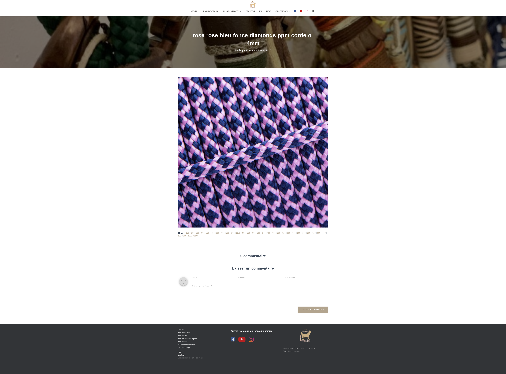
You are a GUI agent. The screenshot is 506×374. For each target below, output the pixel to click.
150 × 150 (190, 233)
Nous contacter (282, 11)
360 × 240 (261, 233)
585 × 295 (230, 233)
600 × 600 (220, 233)
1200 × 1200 (193, 236)
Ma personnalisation (186, 345)
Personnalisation (231, 11)
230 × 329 (281, 233)
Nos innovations (210, 11)
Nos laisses (182, 342)
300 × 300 (200, 233)
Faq (179, 352)
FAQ (260, 11)
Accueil (194, 11)
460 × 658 (271, 233)
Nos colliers (183, 336)
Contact (181, 355)
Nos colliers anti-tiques (187, 339)
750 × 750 (210, 233)
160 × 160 (301, 233)
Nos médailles (184, 333)
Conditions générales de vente (190, 358)
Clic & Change (184, 347)
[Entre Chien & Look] (253, 4)
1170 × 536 (240, 233)
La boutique (250, 11)
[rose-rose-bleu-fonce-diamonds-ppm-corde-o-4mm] (253, 152)
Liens (268, 11)
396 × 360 (251, 233)
